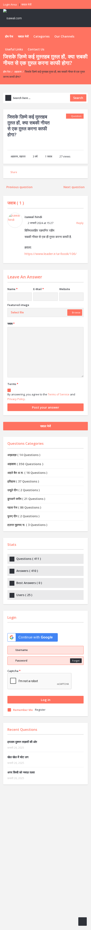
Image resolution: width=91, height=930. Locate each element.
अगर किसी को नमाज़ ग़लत (21, 772)
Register (40, 710)
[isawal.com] (14, 18)
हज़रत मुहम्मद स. (27, 525)
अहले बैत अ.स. (27, 473)
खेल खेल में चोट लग (17, 757)
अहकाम (18, 72)
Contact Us (36, 49)
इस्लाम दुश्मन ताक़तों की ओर (22, 742)
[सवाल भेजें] (82, 921)
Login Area (10, 4)
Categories (41, 36)
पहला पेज (24, 507)
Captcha (14, 671)
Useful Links (14, 49)
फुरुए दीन (23, 516)
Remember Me (23, 710)
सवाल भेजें (26, 4)
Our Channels (64, 36)
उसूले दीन (23, 490)
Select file (17, 312)
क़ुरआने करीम (26, 499)
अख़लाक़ (23, 455)
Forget (76, 660)
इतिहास (23, 481)
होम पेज (9, 36)
